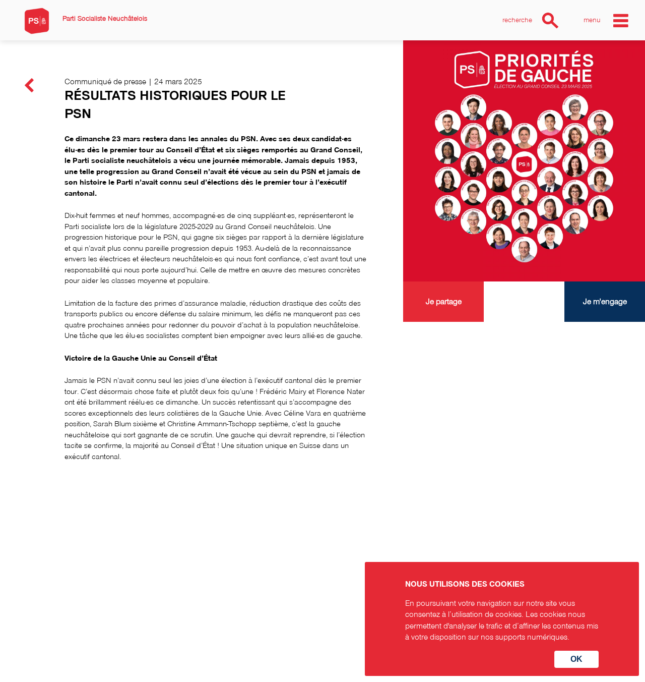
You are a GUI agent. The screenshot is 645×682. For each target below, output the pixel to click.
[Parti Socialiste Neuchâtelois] (36, 21)
